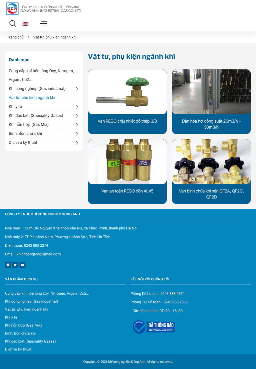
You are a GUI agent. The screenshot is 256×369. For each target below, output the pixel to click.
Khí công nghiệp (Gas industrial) (37, 89)
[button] (12, 23)
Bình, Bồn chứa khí (25, 134)
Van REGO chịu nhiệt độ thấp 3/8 (127, 121)
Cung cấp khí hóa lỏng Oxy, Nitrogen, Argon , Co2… (41, 75)
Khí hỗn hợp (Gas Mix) (29, 125)
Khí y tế (15, 107)
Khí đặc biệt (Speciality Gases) (36, 116)
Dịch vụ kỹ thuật (23, 143)
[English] (25, 23)
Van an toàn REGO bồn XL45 (127, 190)
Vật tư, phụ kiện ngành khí (32, 98)
